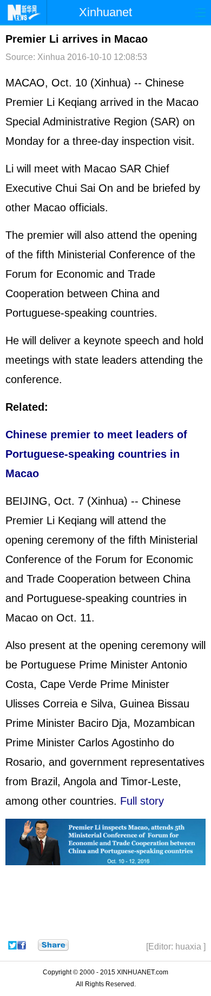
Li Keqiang (72, 102)
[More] (53, 945)
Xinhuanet (105, 12)
